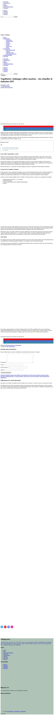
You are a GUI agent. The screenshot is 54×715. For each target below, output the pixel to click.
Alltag (6, 642)
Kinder (7, 45)
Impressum (5, 8)
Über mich (5, 1)
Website (2, 370)
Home (4, 37)
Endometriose (36, 642)
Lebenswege (9, 46)
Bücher (17, 642)
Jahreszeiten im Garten (11, 53)
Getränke (15, 643)
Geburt (4, 643)
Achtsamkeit (3, 642)
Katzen (17, 233)
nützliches (35, 643)
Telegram (5, 14)
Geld (12, 643)
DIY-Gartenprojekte (10, 50)
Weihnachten (12, 346)
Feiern (2, 643)
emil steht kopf (10, 711)
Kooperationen (6, 3)
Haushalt (22, 643)
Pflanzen (8, 51)
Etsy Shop (5, 56)
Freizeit (7, 42)
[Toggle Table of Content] (2, 145)
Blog (4, 651)
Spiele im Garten (10, 52)
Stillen (14, 644)
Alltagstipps (8, 40)
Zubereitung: (6, 150)
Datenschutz (17, 711)
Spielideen (6, 644)
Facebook (5, 13)
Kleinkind (31, 643)
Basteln (14, 642)
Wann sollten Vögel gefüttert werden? (10, 147)
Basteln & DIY (9, 41)
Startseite (5, 656)
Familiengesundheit (7, 55)
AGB (4, 4)
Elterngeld (31, 642)
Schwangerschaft (47, 643)
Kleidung (26, 643)
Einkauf (27, 642)
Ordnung (39, 643)
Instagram (5, 11)
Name (2, 364)
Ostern (42, 643)
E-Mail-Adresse (4, 367)
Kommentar (4, 362)
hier (11, 166)
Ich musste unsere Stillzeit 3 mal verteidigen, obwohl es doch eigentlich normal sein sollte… (25, 375)
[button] (4, 126)
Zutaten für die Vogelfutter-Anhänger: (11, 148)
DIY (8, 346)
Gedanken (8, 643)
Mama (7, 47)
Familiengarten (6, 48)
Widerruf (5, 5)
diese (16, 179)
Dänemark (23, 642)
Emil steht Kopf (6, 86)
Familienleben (6, 38)
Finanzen (8, 43)
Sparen (2, 644)
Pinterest (5, 10)
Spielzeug (10, 644)
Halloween (19, 643)
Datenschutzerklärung (8, 6)
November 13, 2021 (5, 85)
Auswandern (10, 642)
